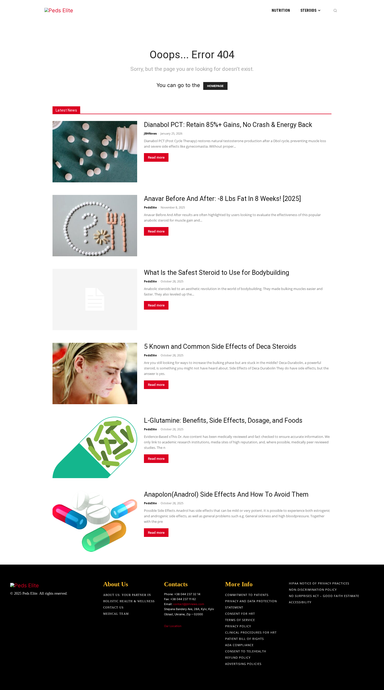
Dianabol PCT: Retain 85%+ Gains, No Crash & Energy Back (228, 125)
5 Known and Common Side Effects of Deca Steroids (220, 346)
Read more (156, 157)
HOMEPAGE (215, 86)
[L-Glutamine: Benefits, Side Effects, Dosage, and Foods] (95, 447)
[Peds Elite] (70, 10)
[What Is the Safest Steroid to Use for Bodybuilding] (95, 299)
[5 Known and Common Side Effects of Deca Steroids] (95, 373)
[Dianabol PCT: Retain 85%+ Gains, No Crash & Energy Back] (95, 151)
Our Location (172, 626)
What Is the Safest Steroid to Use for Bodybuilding (216, 272)
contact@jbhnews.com (188, 604)
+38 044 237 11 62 (183, 599)
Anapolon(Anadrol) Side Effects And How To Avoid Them (226, 494)
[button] (335, 10)
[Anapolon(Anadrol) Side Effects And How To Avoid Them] (95, 521)
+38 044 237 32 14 (187, 594)
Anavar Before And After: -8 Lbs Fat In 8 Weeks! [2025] (222, 198)
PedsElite (150, 207)
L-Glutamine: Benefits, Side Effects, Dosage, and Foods (223, 420)
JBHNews (150, 133)
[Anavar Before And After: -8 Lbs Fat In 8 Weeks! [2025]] (95, 225)
